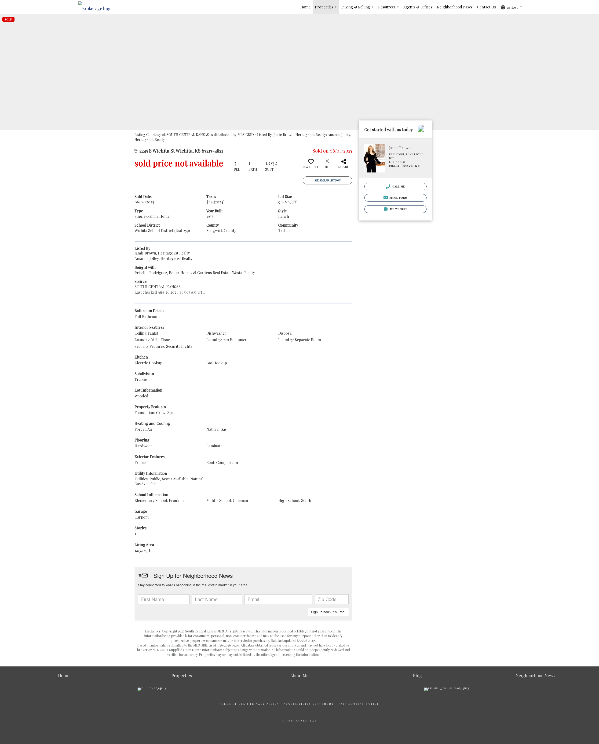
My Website (398, 209)
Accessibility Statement (309, 703)
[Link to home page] (97, 7)
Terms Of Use (232, 703)
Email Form (398, 197)
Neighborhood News (454, 6)
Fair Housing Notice (359, 703)
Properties (326, 9)
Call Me (398, 186)
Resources (389, 9)
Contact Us (486, 6)
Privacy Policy (264, 703)
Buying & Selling (358, 9)
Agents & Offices (417, 6)
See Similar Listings (327, 180)
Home (305, 6)
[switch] (311, 166)
